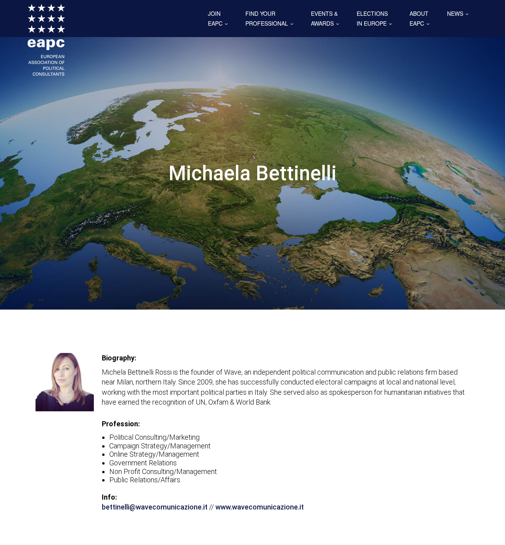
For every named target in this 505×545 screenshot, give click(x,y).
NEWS (459, 13)
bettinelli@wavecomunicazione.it (155, 507)
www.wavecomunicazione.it (259, 507)
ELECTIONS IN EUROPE (376, 18)
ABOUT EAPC (421, 18)
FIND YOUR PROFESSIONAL (271, 18)
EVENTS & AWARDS (327, 18)
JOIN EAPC (220, 18)
